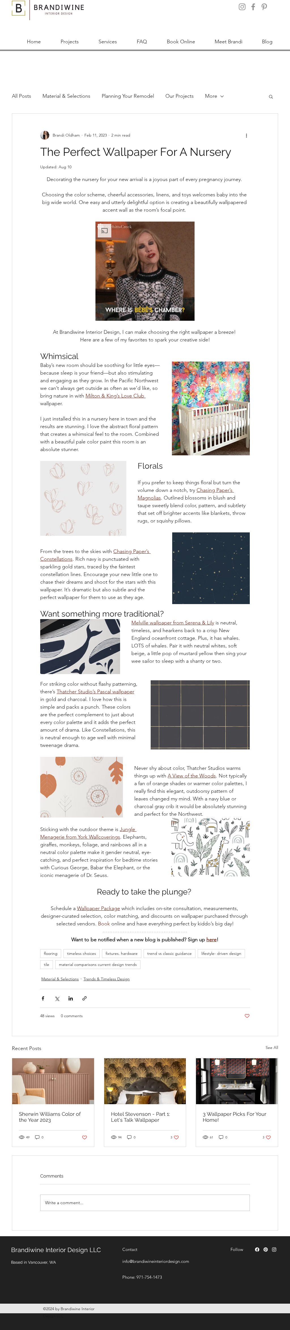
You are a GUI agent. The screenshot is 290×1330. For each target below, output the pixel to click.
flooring (50, 953)
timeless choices (81, 953)
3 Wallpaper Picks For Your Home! (234, 1117)
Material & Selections (66, 96)
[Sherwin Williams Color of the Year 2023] (53, 1081)
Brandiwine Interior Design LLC (56, 1249)
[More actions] (246, 135)
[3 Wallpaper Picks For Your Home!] (237, 1081)
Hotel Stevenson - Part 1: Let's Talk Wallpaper (140, 1117)
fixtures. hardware (122, 953)
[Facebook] (253, 6)
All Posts (21, 96)
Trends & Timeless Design (107, 978)
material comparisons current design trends (98, 964)
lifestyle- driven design (221, 953)
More (211, 96)
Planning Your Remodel (128, 96)
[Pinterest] (264, 6)
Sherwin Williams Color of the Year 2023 (50, 1117)
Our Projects (179, 96)
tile (46, 964)
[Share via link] (84, 998)
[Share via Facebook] (43, 998)
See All (272, 1047)
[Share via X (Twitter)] (56, 998)
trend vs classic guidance (169, 953)
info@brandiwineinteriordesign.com (155, 1261)
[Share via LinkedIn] (70, 998)
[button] (271, 96)
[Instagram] (242, 6)
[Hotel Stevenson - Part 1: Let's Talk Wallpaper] (145, 1081)
